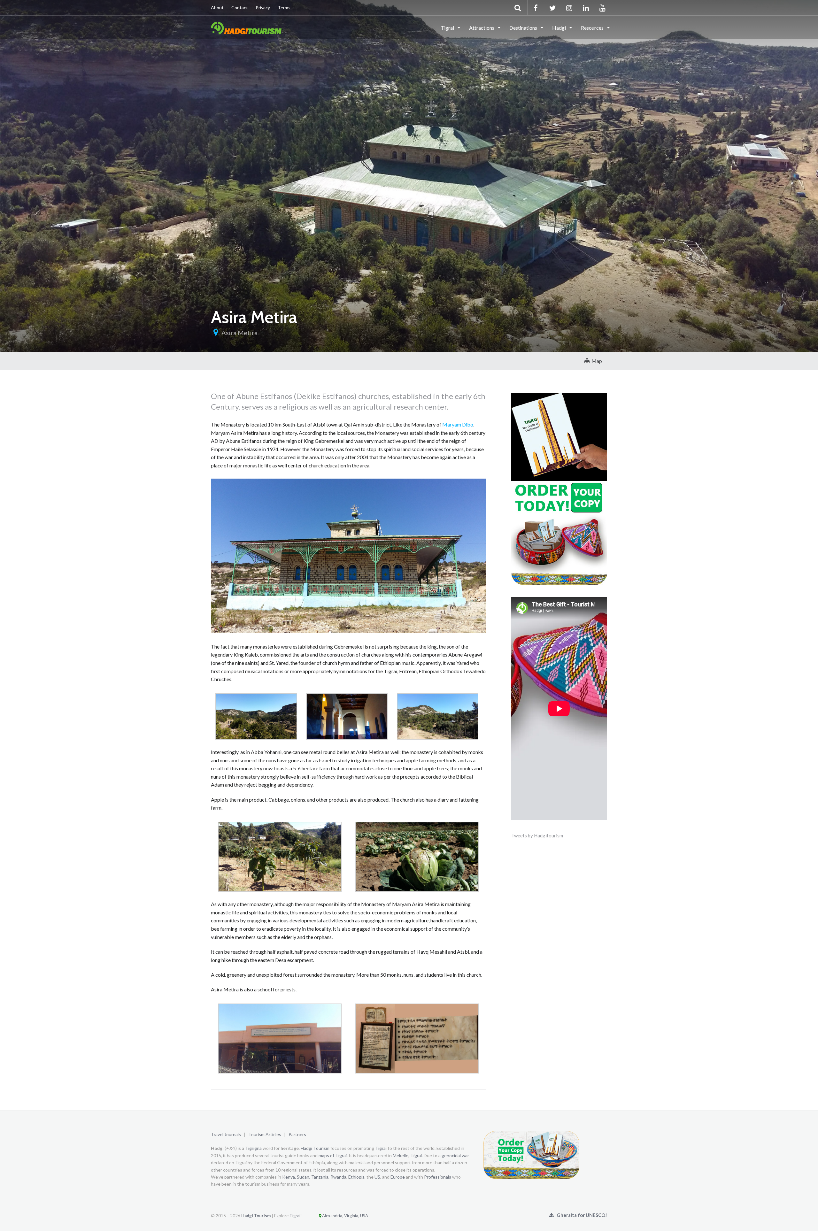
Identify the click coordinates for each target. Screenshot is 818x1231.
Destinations (523, 28)
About (217, 7)
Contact (239, 7)
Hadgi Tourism (315, 1148)
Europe (397, 1177)
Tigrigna (253, 1148)
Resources (593, 28)
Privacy (263, 7)
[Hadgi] (246, 27)
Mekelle (400, 1155)
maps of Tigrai (333, 1155)
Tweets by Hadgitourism (537, 835)
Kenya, (289, 1177)
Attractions (482, 28)
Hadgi (559, 28)
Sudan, (303, 1177)
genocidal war (455, 1155)
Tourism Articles (264, 1134)
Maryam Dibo (457, 424)
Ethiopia (356, 1177)
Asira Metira (239, 332)
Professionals (437, 1177)
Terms (284, 7)
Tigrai (448, 28)
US (377, 1177)
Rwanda (338, 1177)
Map (596, 361)
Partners (297, 1134)
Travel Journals (226, 1134)
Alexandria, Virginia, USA (344, 1215)
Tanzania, (320, 1177)
